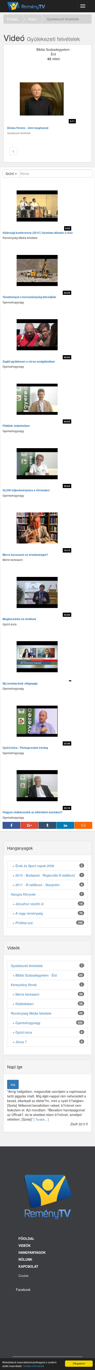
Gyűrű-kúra (23, 1032)
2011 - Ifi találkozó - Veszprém (37, 884)
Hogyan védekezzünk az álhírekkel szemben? (32, 812)
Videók (24, 1245)
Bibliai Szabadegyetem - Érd (36, 975)
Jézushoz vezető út (29, 903)
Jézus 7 (21, 1041)
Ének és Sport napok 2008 (34, 865)
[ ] (41, 1119)
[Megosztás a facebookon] (12, 825)
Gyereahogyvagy (27, 1022)
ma (13, 1084)
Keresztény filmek (24, 984)
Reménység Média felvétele (31, 1013)
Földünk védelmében (16, 426)
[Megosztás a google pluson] (30, 825)
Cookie (23, 1275)
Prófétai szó (24, 922)
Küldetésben (24, 1003)
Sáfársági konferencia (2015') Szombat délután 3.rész (38, 233)
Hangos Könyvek (23, 894)
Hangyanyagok (32, 1252)
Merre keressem (27, 994)
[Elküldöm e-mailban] (83, 825)
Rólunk (25, 1259)
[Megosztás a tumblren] (47, 825)
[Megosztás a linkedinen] (65, 825)
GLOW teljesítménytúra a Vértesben (26, 490)
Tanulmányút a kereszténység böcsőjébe (29, 297)
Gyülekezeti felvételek (27, 965)
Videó (32, 19)
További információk (33, 1366)
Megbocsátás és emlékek (19, 619)
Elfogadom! (79, 1363)
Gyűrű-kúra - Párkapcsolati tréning (25, 748)
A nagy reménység (29, 913)
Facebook (23, 1289)
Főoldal (12, 19)
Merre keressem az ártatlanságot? (25, 555)
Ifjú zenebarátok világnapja (20, 683)
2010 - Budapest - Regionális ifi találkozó (45, 875)
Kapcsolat (28, 1266)
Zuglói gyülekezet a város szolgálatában (29, 361)
